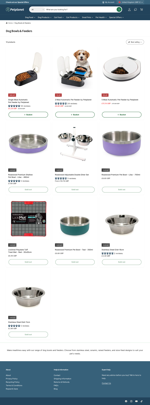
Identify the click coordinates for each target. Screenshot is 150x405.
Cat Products (71, 17)
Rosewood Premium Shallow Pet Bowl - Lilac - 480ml (20, 176)
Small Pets (86, 17)
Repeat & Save (12, 389)
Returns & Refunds (61, 382)
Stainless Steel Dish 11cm (19, 322)
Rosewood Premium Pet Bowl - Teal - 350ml (74, 250)
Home (10, 23)
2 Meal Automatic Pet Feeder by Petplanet (73, 100)
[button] (142, 9)
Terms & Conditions (14, 385)
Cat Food (58, 17)
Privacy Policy (11, 379)
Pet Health (100, 17)
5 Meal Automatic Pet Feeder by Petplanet (120, 100)
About (8, 375)
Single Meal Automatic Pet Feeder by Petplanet (18, 101)
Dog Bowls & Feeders (23, 23)
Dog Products (43, 17)
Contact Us (106, 383)
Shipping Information (62, 379)
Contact (57, 375)
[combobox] (84, 9)
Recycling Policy (12, 382)
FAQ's (56, 385)
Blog (56, 389)
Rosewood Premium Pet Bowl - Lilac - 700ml (121, 175)
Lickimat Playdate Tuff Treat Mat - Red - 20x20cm (20, 251)
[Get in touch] (135, 9)
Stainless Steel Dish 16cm (113, 250)
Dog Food (29, 17)
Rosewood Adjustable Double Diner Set (72, 175)
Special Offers (115, 17)
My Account (109, 2)
